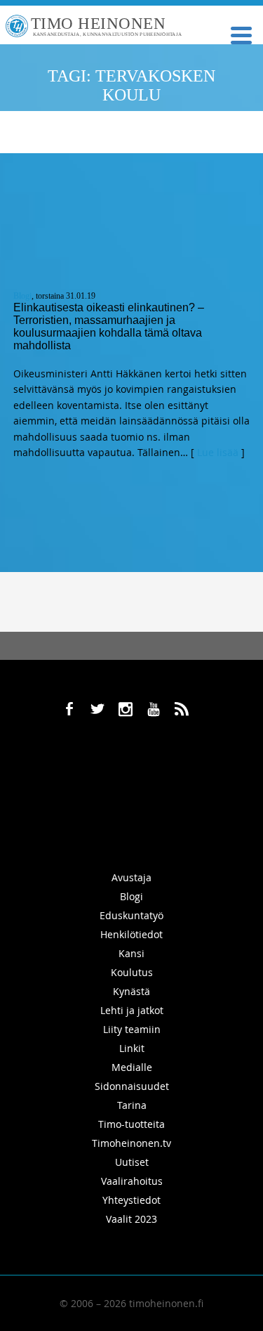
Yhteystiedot (131, 1200)
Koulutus (132, 972)
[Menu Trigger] (241, 34)
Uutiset (132, 1162)
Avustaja (131, 877)
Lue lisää (217, 452)
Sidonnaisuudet (132, 1086)
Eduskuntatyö (131, 915)
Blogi (22, 296)
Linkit (131, 1048)
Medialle (132, 1067)
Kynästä (131, 991)
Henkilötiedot (131, 934)
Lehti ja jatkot (131, 1010)
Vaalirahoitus (132, 1181)
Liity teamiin (132, 1029)
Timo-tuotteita (131, 1124)
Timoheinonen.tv (131, 1143)
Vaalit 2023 (131, 1219)
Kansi (131, 953)
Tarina (132, 1105)
